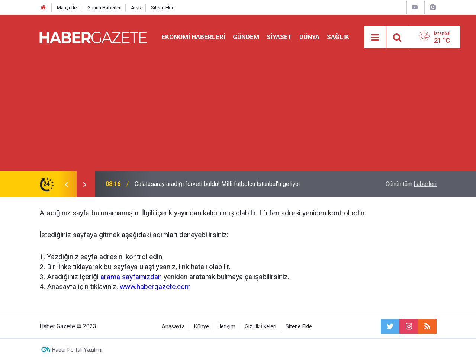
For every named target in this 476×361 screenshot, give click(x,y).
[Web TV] (415, 7)
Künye (201, 326)
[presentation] (66, 184)
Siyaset (279, 37)
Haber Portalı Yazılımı (77, 350)
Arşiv (136, 7)
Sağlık (338, 37)
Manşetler (67, 7)
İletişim (226, 326)
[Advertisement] (238, 115)
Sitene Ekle (162, 7)
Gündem (246, 37)
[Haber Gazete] (93, 36)
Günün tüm (411, 183)
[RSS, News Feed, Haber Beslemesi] (427, 326)
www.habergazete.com (155, 286)
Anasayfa (173, 326)
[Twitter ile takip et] (390, 326)
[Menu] (375, 37)
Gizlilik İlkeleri (260, 326)
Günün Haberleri (104, 7)
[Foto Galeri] (432, 7)
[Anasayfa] (43, 7)
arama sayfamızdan (131, 277)
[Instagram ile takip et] (408, 326)
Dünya (309, 37)
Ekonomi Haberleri (193, 37)
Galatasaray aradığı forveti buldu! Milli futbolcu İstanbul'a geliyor (217, 183)
